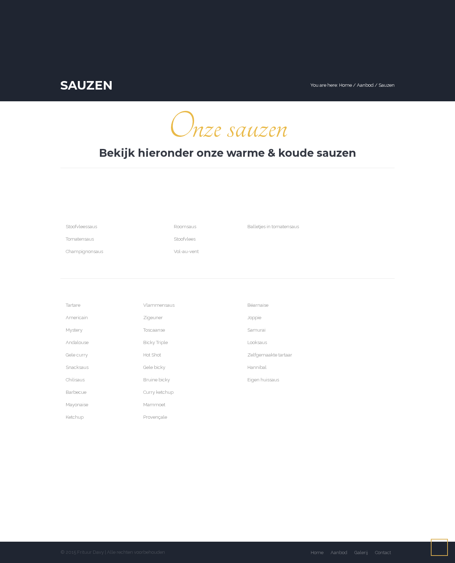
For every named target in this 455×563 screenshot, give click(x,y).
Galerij (361, 552)
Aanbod (365, 85)
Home (345, 85)
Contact (383, 552)
